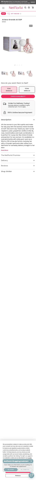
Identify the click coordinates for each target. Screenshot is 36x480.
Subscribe (33, 2)
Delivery (4, 160)
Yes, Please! (11, 469)
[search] (25, 7)
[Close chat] (31, 461)
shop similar (6, 171)
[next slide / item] (33, 45)
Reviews (4, 165)
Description (6, 119)
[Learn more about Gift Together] (14, 13)
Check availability (18, 96)
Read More (4, 150)
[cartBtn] (33, 7)
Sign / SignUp (28, 7)
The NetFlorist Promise (10, 155)
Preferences (18, 475)
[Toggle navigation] (3, 8)
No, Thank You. (25, 469)
